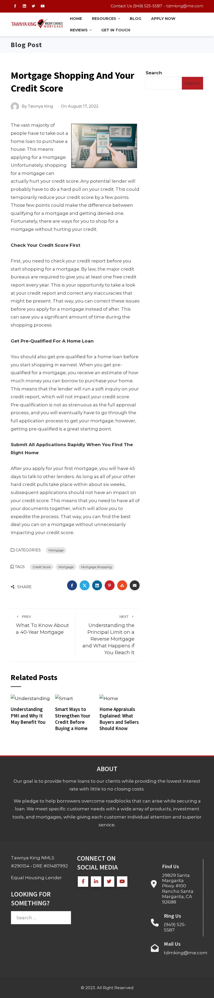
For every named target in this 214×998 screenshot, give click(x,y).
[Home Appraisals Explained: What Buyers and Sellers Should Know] (108, 698)
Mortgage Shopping (96, 567)
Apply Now (163, 18)
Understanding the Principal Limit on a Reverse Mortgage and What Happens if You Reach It (108, 634)
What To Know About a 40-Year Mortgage (42, 624)
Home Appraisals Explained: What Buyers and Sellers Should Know (119, 718)
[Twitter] (109, 881)
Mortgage (56, 550)
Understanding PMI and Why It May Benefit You (28, 715)
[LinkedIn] (96, 881)
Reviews (79, 30)
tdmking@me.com (184, 6)
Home (76, 18)
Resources (104, 18)
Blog (135, 18)
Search (154, 72)
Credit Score (42, 567)
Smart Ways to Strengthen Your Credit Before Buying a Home (72, 718)
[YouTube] (122, 881)
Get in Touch (115, 30)
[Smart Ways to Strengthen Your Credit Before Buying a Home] (64, 698)
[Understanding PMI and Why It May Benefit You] (30, 698)
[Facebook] (83, 881)
